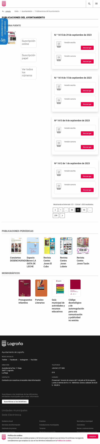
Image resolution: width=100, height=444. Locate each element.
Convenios (81, 425)
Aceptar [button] (92, 436)
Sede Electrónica (11, 414)
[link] (89, 4)
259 (56, 215)
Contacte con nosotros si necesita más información (21, 380)
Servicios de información (11, 425)
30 (73, 210)
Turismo (42, 428)
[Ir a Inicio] (4, 4)
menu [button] (96, 3)
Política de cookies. (64, 441)
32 (85, 210)
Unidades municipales (14, 410)
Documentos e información (87, 432)
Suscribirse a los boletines (15, 402)
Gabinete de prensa (9, 428)
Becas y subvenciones (85, 428)
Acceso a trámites (8, 432)
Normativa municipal (85, 421)
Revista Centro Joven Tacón (83, 260)
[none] (96, 3)
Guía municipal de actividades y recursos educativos (58, 306)
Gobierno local (7, 421)
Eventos (42, 421)
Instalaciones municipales (49, 425)
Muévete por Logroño (47, 432)
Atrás (6, 12)
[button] (66, 210)
